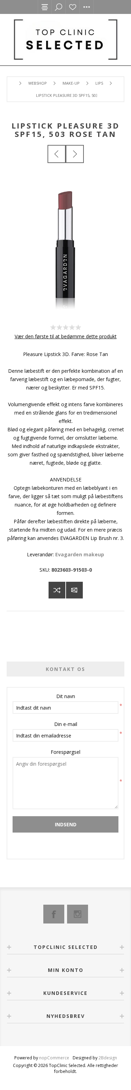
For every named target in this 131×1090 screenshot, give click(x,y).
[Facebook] (53, 914)
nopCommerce (54, 1058)
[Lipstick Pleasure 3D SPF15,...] (57, 154)
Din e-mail (65, 724)
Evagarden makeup (79, 554)
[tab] (66, 669)
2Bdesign (108, 1058)
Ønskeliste (73, 7)
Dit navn (65, 696)
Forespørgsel (65, 752)
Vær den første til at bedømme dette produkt (66, 336)
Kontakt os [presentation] (65, 669)
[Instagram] (77, 914)
